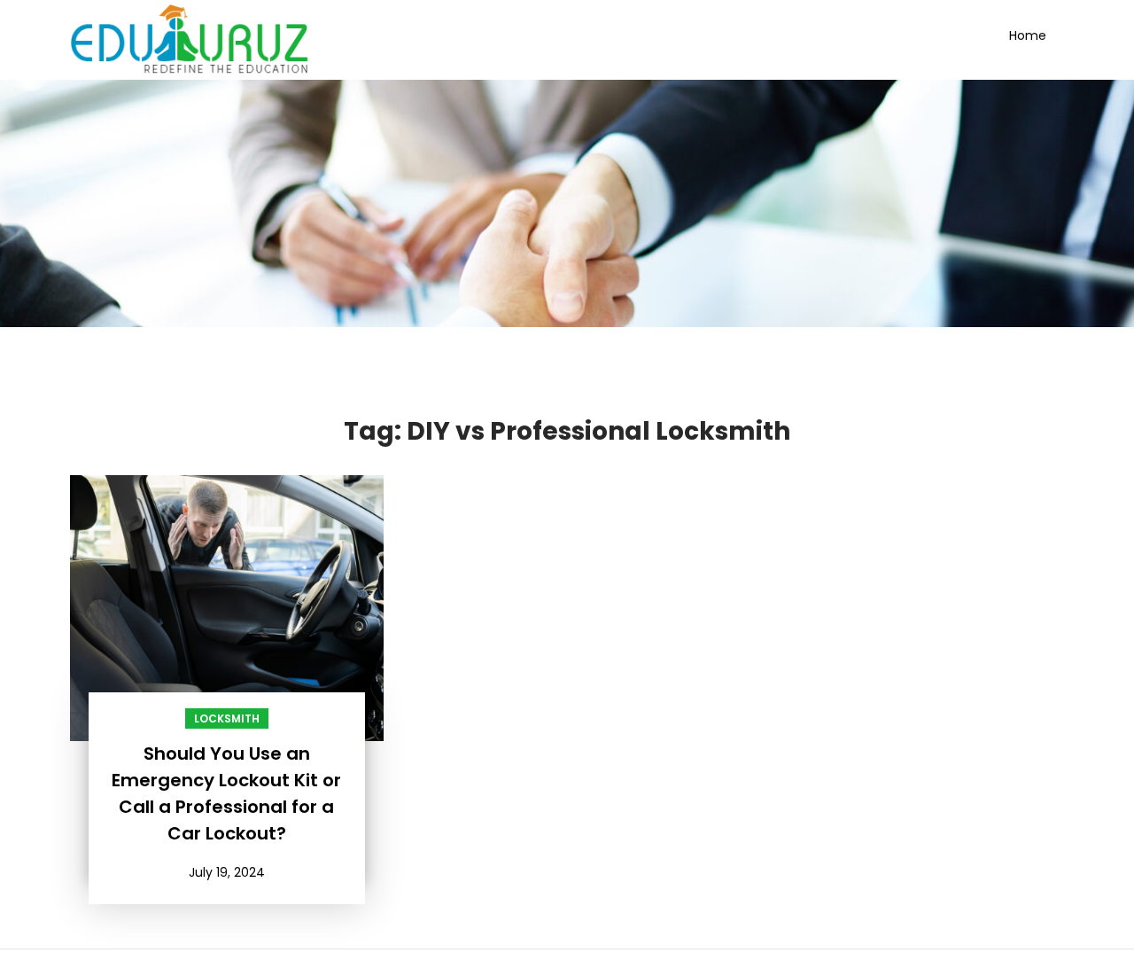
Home (1027, 35)
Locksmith (227, 718)
